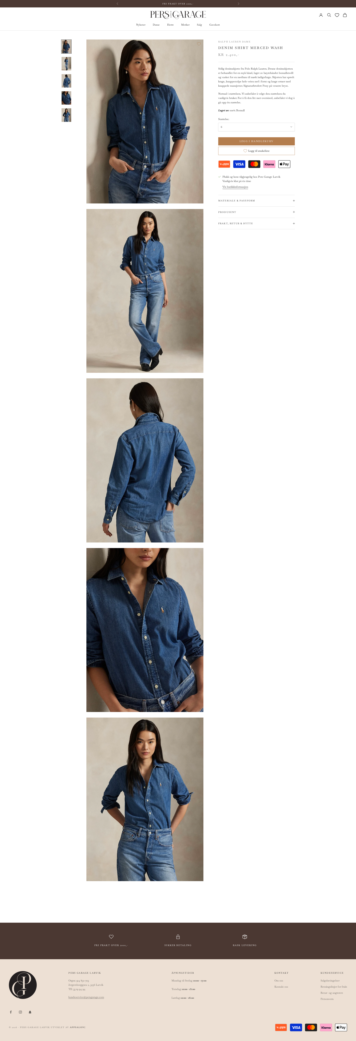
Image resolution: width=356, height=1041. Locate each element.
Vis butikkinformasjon (235, 186)
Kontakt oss (281, 986)
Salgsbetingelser (330, 980)
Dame (156, 25)
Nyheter (140, 25)
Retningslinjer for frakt (334, 986)
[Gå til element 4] (66, 98)
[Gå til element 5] (66, 115)
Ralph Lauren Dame (234, 41)
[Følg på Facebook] (11, 1012)
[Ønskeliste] (337, 15)
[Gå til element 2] (66, 64)
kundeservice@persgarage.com (86, 997)
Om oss (278, 980)
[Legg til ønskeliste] (199, 44)
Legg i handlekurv (257, 141)
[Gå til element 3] (66, 81)
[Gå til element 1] (66, 47)
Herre (170, 25)
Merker (185, 25)
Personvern (327, 999)
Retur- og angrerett (332, 992)
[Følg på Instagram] (20, 1012)
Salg (199, 25)
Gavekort (214, 25)
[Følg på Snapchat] (30, 1012)
